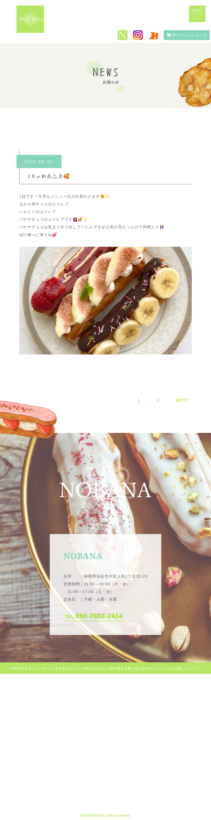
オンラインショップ (189, 35)
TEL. (94, 616)
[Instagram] (138, 35)
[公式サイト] (122, 35)
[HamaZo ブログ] (153, 35)
